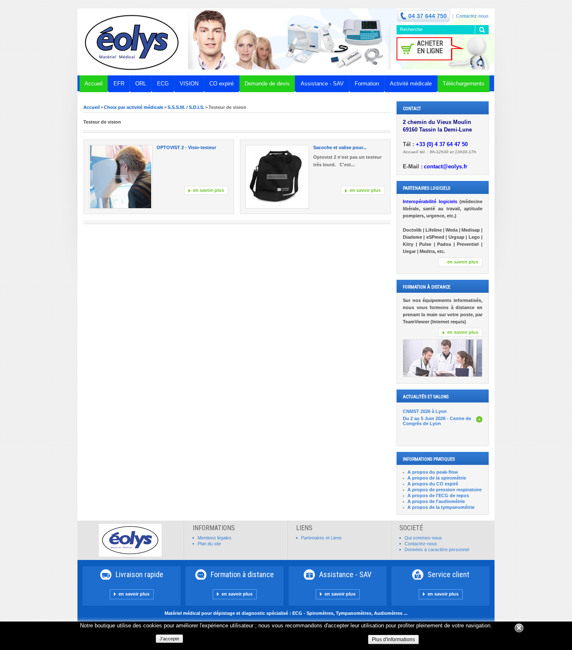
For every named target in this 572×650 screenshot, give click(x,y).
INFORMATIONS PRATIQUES (429, 459)
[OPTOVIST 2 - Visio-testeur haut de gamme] (120, 177)
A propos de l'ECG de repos (438, 495)
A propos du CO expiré (432, 483)
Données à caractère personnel (437, 549)
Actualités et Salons (425, 397)
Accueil (91, 107)
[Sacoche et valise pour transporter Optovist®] (277, 177)
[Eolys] (132, 41)
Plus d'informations (393, 639)
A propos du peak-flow (432, 472)
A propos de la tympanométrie (440, 507)
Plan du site (209, 543)
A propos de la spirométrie (436, 477)
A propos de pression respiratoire (444, 489)
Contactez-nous (472, 15)
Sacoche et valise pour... (339, 147)
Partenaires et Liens (321, 537)
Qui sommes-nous (423, 537)
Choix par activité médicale (133, 107)
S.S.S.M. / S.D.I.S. (185, 107)
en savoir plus (208, 190)
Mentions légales (215, 537)
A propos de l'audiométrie (436, 501)
